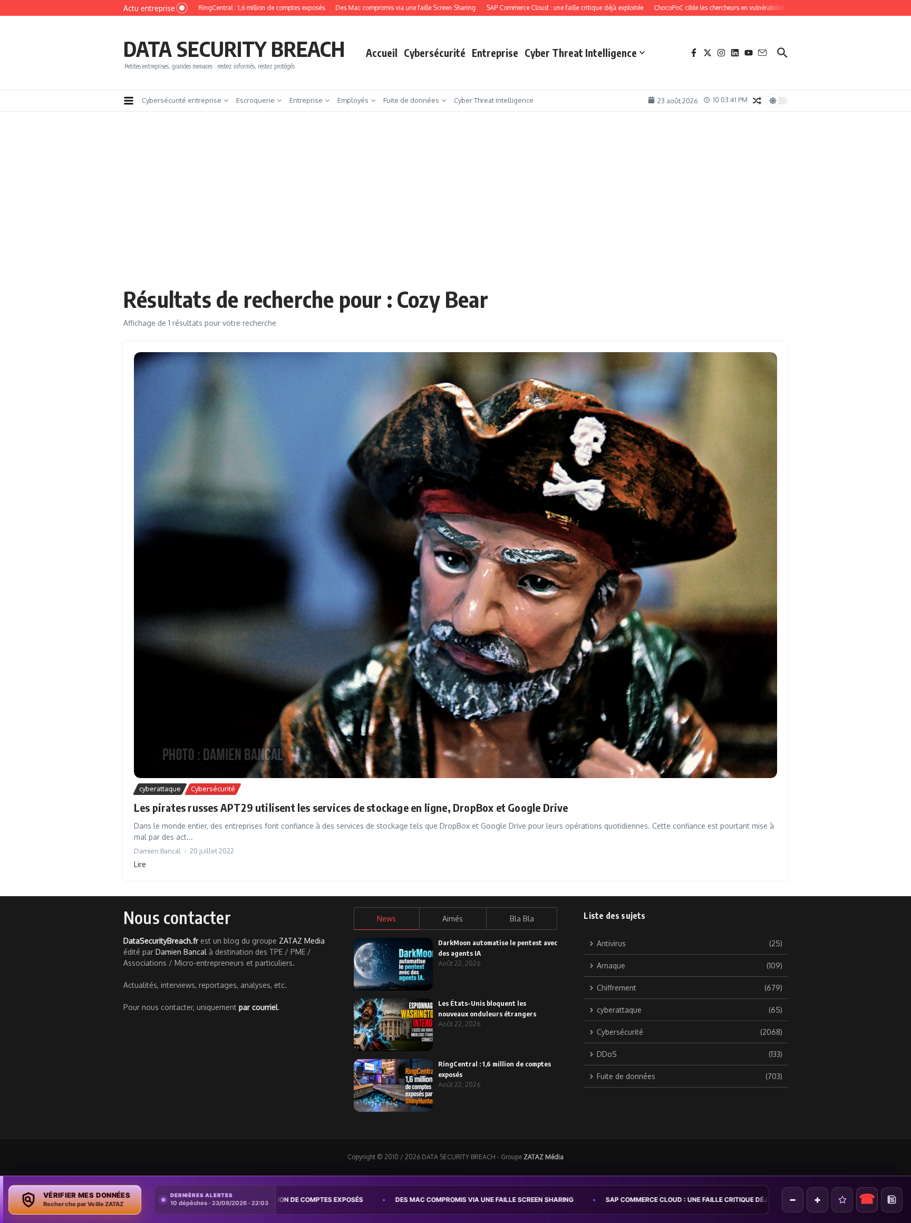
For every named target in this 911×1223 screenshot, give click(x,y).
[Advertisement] (455, 206)
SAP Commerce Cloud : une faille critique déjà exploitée (585, 1199)
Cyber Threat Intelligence (581, 52)
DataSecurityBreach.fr (160, 940)
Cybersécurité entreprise (181, 100)
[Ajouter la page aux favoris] (842, 1199)
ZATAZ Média (544, 1157)
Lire (140, 864)
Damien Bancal (181, 951)
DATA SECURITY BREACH (234, 48)
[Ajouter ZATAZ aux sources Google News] (892, 1199)
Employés (353, 100)
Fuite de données (411, 100)
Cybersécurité (435, 52)
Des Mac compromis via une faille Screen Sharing (363, 1199)
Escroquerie (255, 100)
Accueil (382, 52)
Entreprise (495, 52)
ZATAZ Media (302, 940)
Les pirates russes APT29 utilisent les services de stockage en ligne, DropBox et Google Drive (351, 807)
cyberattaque (160, 788)
